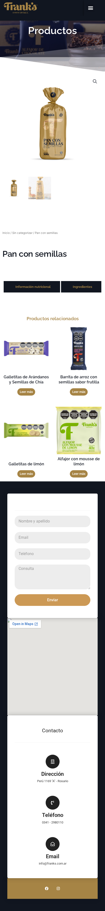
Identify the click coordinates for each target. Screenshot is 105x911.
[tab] (32, 286)
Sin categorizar (22, 233)
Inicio (6, 233)
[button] (90, 8)
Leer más (26, 392)
